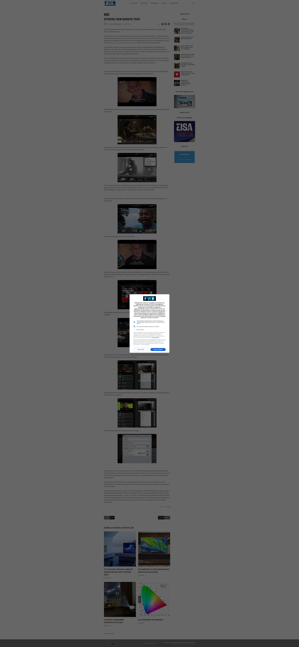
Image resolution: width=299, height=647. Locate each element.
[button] (149, 330)
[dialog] (149, 323)
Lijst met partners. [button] (155, 337)
